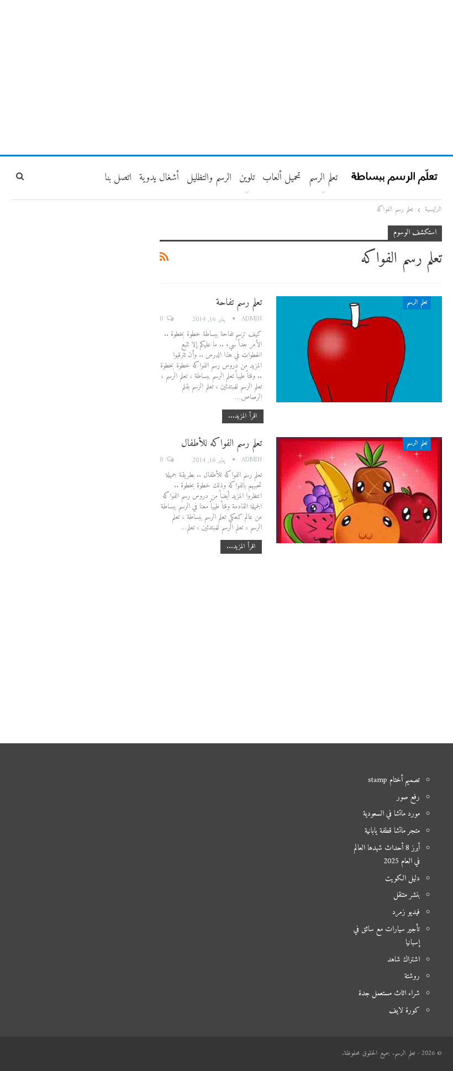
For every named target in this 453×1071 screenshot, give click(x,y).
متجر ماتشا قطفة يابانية (392, 831)
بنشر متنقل (406, 895)
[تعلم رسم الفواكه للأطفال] (359, 490)
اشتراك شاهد (403, 960)
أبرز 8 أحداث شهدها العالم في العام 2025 (387, 854)
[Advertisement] (226, 77)
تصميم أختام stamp (394, 780)
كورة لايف (404, 1010)
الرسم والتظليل (209, 177)
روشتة (412, 976)
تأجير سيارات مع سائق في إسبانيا (387, 935)
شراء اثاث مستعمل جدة (389, 993)
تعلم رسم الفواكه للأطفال (221, 443)
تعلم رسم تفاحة (239, 302)
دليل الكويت (402, 878)
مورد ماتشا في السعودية (391, 814)
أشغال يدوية (159, 177)
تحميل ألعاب (281, 177)
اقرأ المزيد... (242, 416)
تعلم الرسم (323, 177)
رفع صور (408, 797)
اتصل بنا (118, 177)
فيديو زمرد (406, 912)
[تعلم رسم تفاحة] (359, 349)
